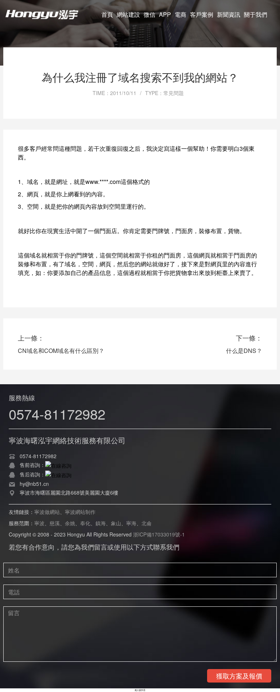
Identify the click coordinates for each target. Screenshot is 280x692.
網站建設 (128, 14)
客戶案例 (201, 14)
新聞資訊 (228, 14)
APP (165, 14)
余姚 (70, 523)
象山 (116, 523)
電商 (180, 14)
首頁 (107, 14)
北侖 (146, 523)
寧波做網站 (47, 511)
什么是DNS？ (244, 350)
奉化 (85, 523)
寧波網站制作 (80, 511)
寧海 (131, 523)
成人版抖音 (140, 690)
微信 (149, 14)
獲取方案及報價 (239, 675)
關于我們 (255, 14)
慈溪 (55, 523)
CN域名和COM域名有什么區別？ (61, 350)
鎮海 (101, 523)
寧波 (39, 523)
